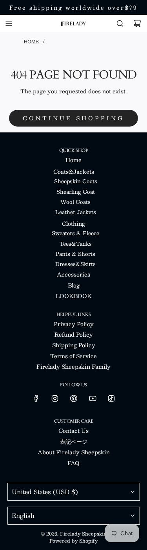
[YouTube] (92, 398)
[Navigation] (8, 23)
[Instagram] (55, 398)
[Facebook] (36, 398)
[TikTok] (111, 398)
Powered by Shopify (73, 541)
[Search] (120, 23)
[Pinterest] (73, 398)
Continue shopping (73, 118)
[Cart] (137, 23)
